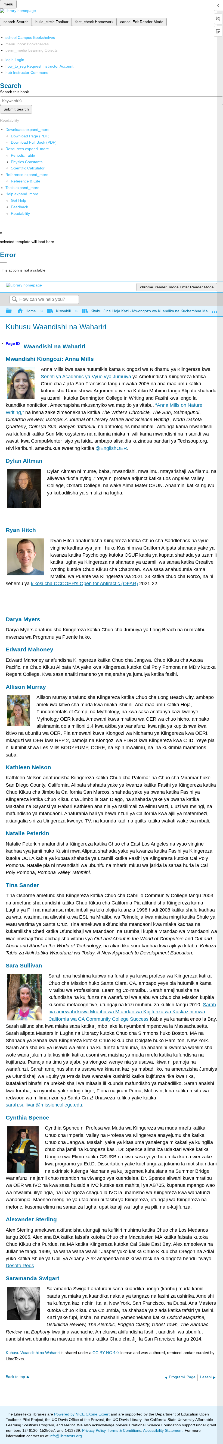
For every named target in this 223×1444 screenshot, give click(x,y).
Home (30, 311)
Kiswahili (63, 311)
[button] (19, 207)
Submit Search (16, 109)
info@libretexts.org (65, 1436)
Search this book (14, 92)
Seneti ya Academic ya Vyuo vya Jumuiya (86, 376)
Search (14, 299)
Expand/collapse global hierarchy (12, 311)
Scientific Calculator (28, 168)
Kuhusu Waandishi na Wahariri (33, 1352)
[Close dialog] (3, 262)
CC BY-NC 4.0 (105, 1352)
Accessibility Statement (162, 1430)
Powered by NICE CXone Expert (82, 1414)
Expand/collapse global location (215, 309)
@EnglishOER (111, 448)
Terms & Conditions (124, 1430)
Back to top (15, 1377)
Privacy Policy (94, 1430)
